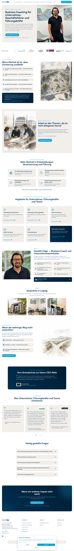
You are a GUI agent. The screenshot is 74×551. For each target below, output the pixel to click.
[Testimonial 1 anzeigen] (36, 435)
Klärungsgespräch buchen (12, 34)
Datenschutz (59, 524)
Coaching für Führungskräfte (27, 524)
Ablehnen (27, 544)
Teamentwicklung (25, 527)
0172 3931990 (5, 531)
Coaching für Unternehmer (26, 522)
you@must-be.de (5, 533)
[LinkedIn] (3, 536)
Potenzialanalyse (25, 531)
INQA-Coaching (25, 529)
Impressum (59, 522)
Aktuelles (41, 524)
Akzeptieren (46, 544)
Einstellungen (37, 547)
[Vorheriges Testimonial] (33, 435)
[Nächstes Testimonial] (41, 435)
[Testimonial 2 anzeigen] (38, 435)
